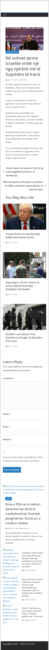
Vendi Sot (24, 80)
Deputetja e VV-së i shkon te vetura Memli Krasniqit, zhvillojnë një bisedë (22, 286)
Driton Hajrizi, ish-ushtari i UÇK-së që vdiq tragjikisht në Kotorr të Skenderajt (24, 172)
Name (6, 414)
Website (7, 439)
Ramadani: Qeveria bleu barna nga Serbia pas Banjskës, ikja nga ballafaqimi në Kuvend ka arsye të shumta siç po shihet (32, 560)
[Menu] (5, 15)
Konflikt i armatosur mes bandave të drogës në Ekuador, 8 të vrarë (24, 337)
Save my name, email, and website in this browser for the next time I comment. (22, 459)
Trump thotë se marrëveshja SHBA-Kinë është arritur (22, 235)
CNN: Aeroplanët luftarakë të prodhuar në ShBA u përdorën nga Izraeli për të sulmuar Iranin (23, 186)
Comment (9, 378)
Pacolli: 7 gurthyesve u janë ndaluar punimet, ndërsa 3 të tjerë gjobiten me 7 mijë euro (32, 612)
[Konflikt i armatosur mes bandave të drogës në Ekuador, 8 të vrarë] (24, 305)
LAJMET (8, 499)
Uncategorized (12, 52)
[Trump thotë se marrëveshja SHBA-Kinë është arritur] (24, 205)
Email (6, 426)
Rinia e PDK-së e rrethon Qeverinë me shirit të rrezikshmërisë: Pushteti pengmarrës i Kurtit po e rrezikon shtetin (23, 513)
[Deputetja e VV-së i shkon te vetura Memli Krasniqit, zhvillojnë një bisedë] (24, 254)
